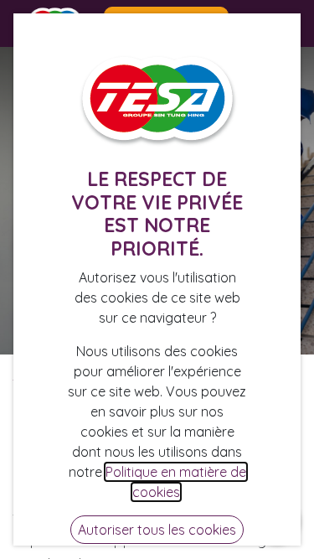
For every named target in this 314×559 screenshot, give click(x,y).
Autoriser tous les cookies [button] (157, 529)
